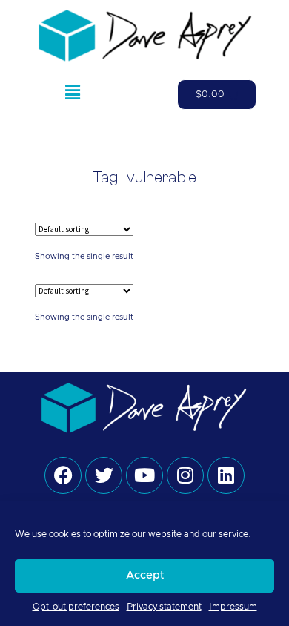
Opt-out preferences (76, 606)
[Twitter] (103, 475)
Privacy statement (164, 606)
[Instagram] (185, 475)
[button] (72, 95)
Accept (145, 575)
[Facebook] (63, 475)
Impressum (233, 606)
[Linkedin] (226, 475)
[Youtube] (144, 475)
